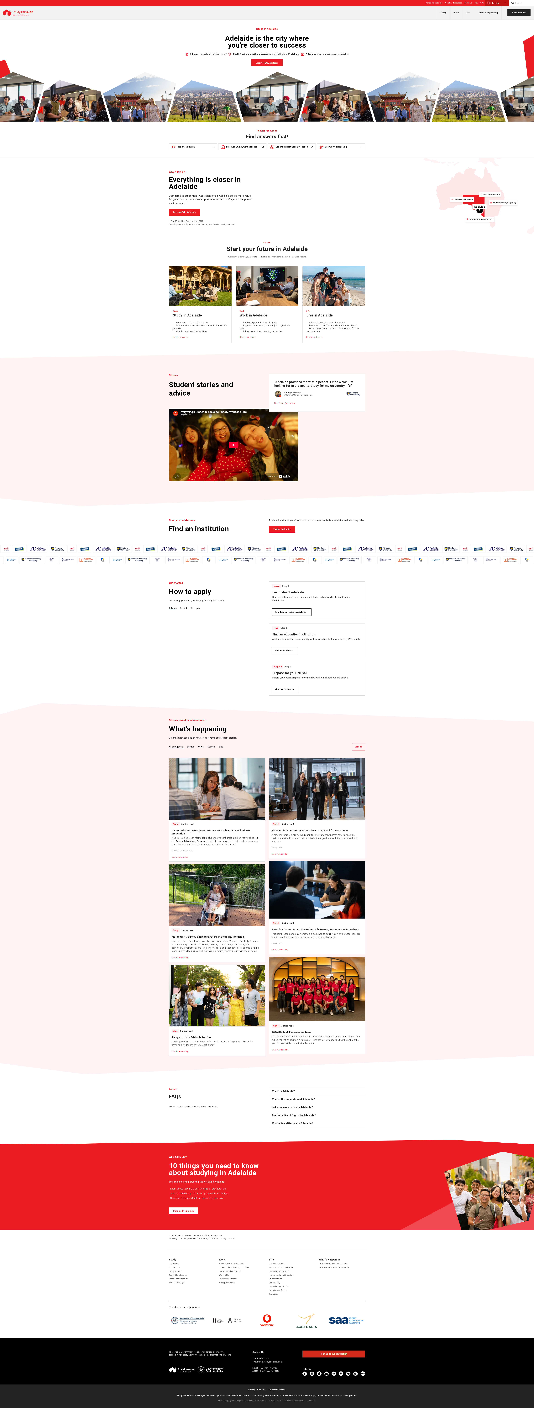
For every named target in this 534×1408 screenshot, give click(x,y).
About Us (468, 3)
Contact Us (479, 3)
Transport (273, 1294)
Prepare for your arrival (279, 1271)
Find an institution (282, 529)
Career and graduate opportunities (234, 1267)
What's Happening (488, 12)
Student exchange (176, 1282)
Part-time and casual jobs (230, 1271)
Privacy (251, 1390)
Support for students (178, 1275)
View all (358, 747)
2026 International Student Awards (334, 1267)
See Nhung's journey (284, 403)
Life (468, 12)
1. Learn (173, 608)
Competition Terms (277, 1390)
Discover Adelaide (276, 1264)
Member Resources (453, 3)
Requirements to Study (178, 1279)
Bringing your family (277, 1290)
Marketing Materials (434, 3)
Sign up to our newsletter (334, 1354)
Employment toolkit (227, 1282)
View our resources (284, 689)
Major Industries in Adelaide (231, 1264)
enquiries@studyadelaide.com (267, 1362)
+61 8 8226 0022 (260, 1358)
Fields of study (175, 1271)
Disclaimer (261, 1390)
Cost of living (274, 1282)
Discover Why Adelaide (267, 63)
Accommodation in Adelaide (281, 1267)
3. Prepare (195, 608)
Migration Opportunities (279, 1286)
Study (443, 12)
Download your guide (183, 1211)
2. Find (183, 608)
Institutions (173, 1264)
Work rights (224, 1275)
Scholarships (174, 1267)
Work (456, 12)
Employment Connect (228, 1279)
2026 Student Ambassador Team (333, 1264)
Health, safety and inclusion (281, 1275)
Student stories (275, 1279)
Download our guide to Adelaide (290, 612)
